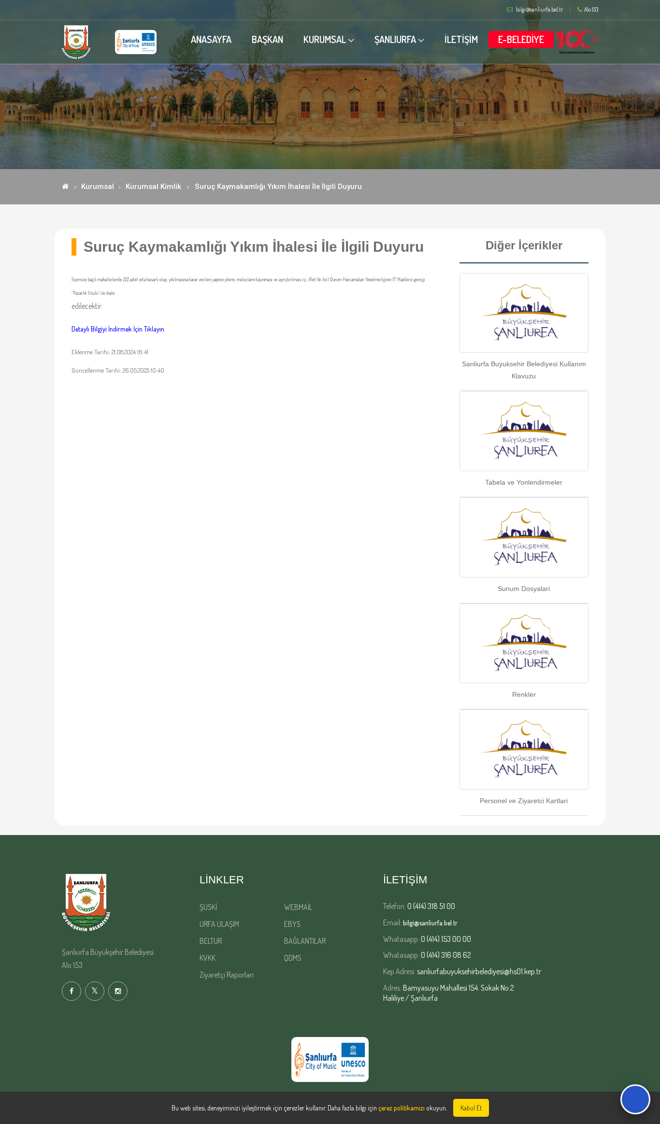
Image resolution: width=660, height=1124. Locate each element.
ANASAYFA (211, 39)
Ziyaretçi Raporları (227, 975)
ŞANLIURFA (395, 39)
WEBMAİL (298, 907)
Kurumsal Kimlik (153, 186)
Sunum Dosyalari (524, 588)
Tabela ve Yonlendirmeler (523, 482)
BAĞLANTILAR (305, 941)
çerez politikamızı (401, 1108)
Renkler (524, 694)
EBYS (292, 924)
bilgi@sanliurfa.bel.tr (430, 923)
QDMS (292, 958)
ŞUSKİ (208, 907)
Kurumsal (97, 186)
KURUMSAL (324, 39)
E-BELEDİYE (521, 39)
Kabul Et (471, 1108)
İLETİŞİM (461, 39)
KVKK (207, 958)
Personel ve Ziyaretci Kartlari (524, 801)
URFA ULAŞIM (219, 924)
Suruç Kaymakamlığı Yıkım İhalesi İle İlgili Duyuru (278, 186)
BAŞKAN (267, 39)
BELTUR (211, 941)
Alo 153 (591, 10)
